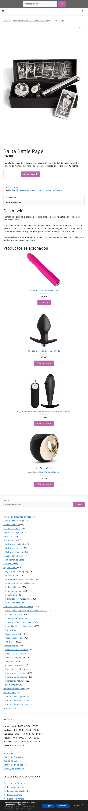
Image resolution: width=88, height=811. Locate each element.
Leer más (44, 302)
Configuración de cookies (15, 765)
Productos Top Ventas (13, 799)
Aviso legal (8, 753)
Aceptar (48, 806)
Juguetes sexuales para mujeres (23, 21)
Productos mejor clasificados (16, 791)
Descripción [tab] (11, 197)
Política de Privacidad (13, 757)
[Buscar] (62, 4)
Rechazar (62, 806)
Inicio (5, 21)
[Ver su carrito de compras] (83, 11)
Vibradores (43, 21)
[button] (80, 28)
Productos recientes (12, 795)
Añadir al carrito (30, 174)
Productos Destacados (13, 787)
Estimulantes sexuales (20, 190)
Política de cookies (12, 761)
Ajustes (77, 806)
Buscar (6, 500)
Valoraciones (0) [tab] (14, 202)
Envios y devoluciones (13, 769)
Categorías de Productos (14, 783)
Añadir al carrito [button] (44, 363)
